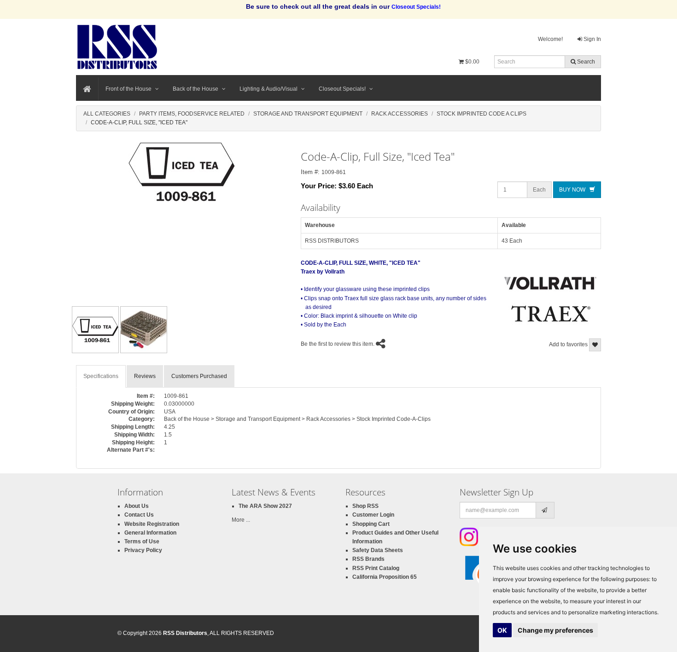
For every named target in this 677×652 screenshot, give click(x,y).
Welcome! (550, 39)
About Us (136, 506)
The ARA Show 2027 (265, 506)
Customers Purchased (199, 376)
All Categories (106, 114)
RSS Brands (368, 559)
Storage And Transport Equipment (307, 114)
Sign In (591, 39)
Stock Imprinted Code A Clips (481, 114)
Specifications (100, 376)
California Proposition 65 (384, 577)
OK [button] (502, 630)
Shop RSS (365, 506)
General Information (150, 533)
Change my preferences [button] (555, 630)
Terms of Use (141, 541)
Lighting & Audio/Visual (268, 89)
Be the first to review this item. (337, 344)
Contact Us (139, 515)
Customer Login (373, 515)
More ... (241, 520)
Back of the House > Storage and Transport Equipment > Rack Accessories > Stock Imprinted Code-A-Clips (297, 419)
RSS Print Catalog (375, 568)
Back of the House (195, 89)
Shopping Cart (371, 524)
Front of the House (128, 89)
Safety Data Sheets (377, 550)
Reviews (145, 376)
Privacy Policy (143, 550)
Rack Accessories (399, 114)
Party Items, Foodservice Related (192, 114)
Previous (57, 329)
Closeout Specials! (342, 89)
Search (585, 61)
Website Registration (151, 524)
